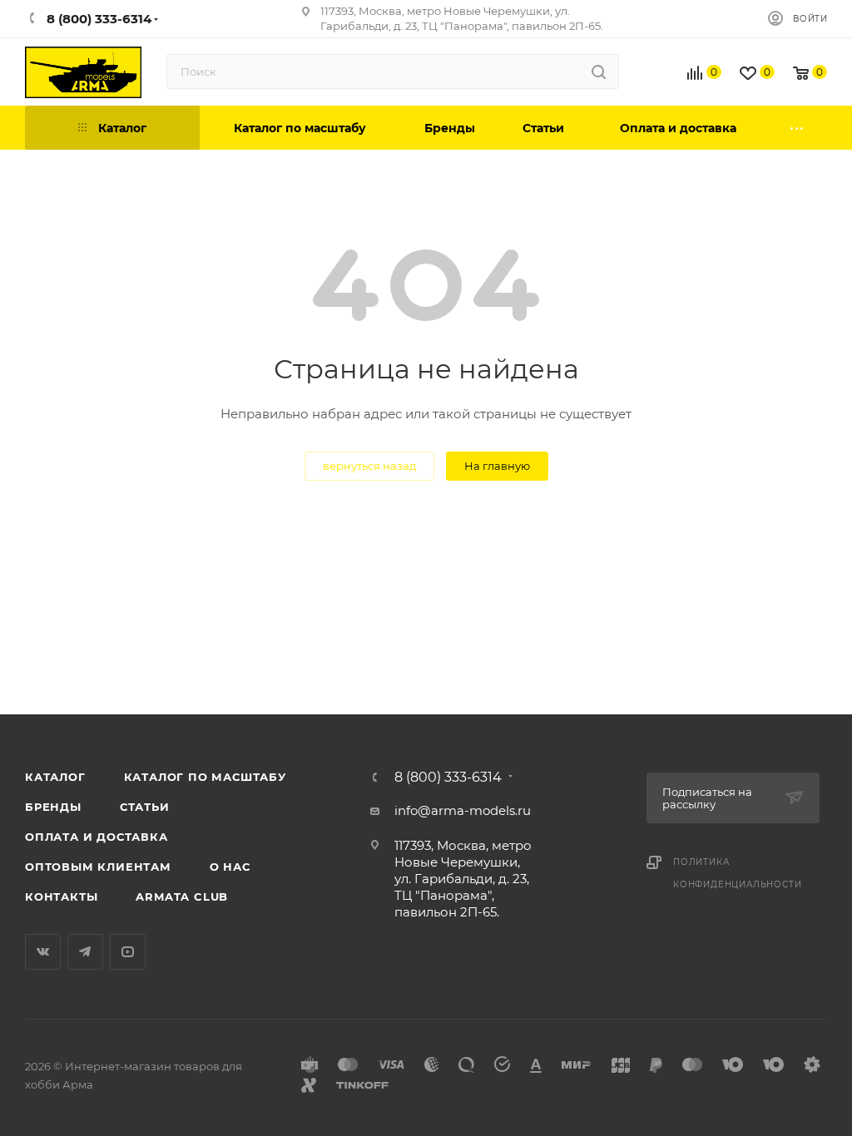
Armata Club (182, 896)
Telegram (85, 952)
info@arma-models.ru (462, 810)
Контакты (61, 896)
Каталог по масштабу (205, 776)
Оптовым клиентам (98, 866)
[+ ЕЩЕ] (798, 128)
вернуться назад (369, 465)
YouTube (128, 952)
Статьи (145, 806)
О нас (230, 866)
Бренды (53, 806)
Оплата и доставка (96, 836)
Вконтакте (43, 952)
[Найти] (598, 71)
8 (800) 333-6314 (448, 777)
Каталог (55, 776)
